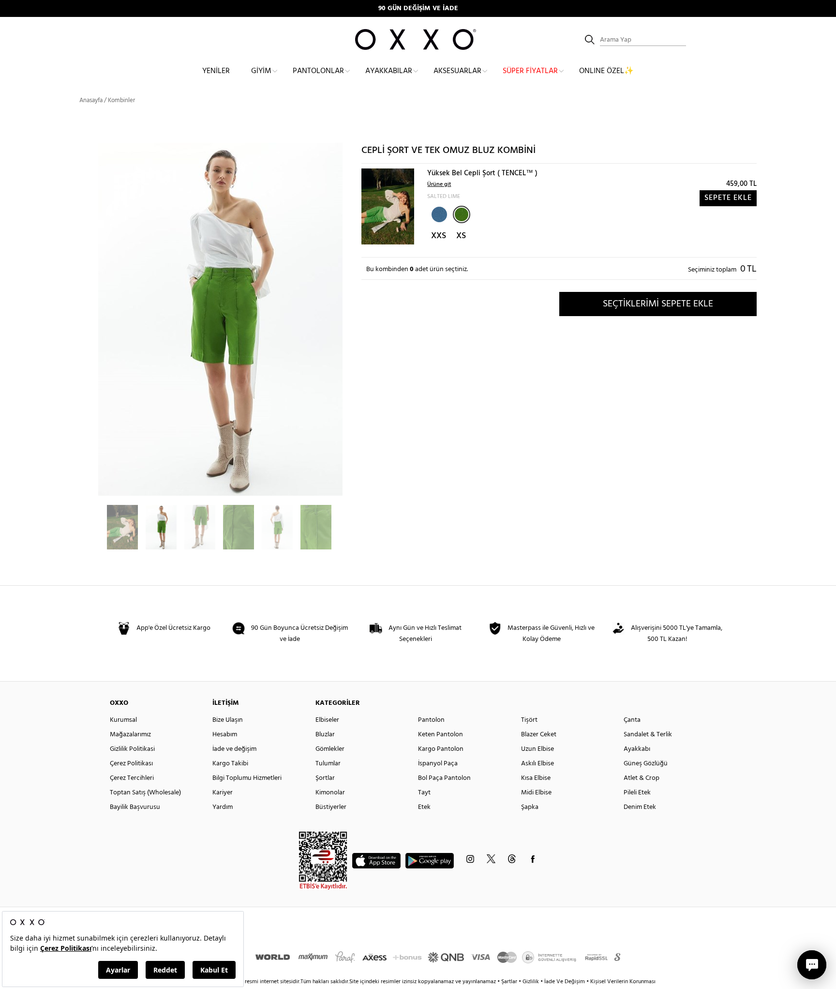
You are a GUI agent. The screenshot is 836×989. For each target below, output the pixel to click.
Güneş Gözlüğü (646, 763)
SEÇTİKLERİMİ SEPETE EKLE (658, 304)
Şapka (529, 807)
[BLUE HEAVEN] (438, 213)
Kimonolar (330, 792)
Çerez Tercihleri (132, 778)
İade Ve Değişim (564, 982)
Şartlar (510, 982)
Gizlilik (531, 982)
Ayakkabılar (388, 71)
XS (461, 236)
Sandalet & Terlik (648, 734)
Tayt (424, 792)
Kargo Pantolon (440, 749)
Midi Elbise (536, 792)
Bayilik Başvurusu (135, 807)
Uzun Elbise (537, 749)
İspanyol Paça (438, 763)
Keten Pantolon (440, 734)
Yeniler (216, 71)
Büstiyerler (330, 807)
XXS (438, 236)
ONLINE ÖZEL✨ (606, 71)
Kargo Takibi (230, 763)
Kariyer (222, 792)
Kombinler (121, 100)
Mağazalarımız (130, 734)
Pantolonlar (318, 71)
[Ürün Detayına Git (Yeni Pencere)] (387, 206)
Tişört (529, 720)
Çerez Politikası (131, 763)
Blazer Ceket (538, 734)
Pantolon (431, 720)
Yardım (222, 807)
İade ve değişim (234, 749)
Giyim (261, 71)
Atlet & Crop (641, 778)
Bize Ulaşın (227, 720)
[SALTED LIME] (461, 214)
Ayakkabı (637, 749)
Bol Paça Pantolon (444, 778)
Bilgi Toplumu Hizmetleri (247, 778)
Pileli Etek (637, 792)
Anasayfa (91, 100)
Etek (424, 807)
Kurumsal (123, 720)
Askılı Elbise (537, 763)
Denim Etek (640, 807)
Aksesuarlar (457, 71)
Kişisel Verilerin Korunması (623, 982)
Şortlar (325, 778)
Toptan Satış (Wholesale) (145, 792)
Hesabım (224, 734)
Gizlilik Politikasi (132, 749)
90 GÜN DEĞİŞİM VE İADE (418, 8)
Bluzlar (325, 734)
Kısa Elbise (536, 778)
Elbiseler (327, 720)
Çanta (632, 720)
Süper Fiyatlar (530, 71)
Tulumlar (328, 763)
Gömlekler (329, 749)
